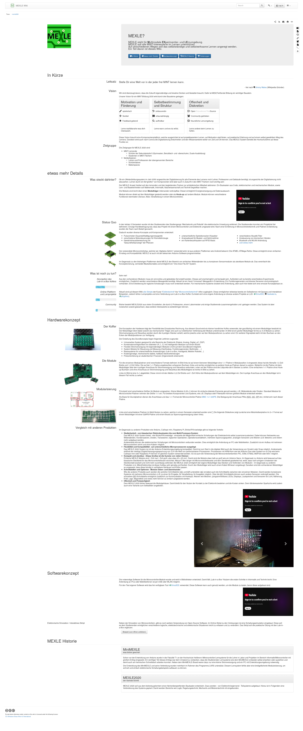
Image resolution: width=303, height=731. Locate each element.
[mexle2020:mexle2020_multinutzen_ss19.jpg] (98, 416)
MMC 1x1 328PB (209, 396)
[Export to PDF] (297, 44)
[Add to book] (297, 41)
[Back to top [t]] (297, 51)
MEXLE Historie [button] (188, 56)
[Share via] (275, 21)
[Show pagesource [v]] (297, 31)
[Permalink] (292, 21)
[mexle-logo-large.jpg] (59, 36)
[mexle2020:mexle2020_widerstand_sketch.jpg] (112, 263)
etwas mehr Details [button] (151, 56)
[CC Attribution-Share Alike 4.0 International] (10, 662)
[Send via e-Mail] (283, 21)
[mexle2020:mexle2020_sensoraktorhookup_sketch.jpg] (110, 235)
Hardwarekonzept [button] (170, 56)
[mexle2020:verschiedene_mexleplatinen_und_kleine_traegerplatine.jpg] (81, 373)
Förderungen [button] (204, 56)
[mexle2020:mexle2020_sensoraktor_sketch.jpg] (110, 243)
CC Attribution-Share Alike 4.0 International (18, 668)
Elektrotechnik (168, 291)
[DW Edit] (297, 28)
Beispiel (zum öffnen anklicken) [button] (134, 583)
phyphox (125, 296)
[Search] (262, 5)
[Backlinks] (297, 37)
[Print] (288, 21)
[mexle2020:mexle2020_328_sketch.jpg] (110, 254)
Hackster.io (271, 294)
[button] (270, 5)
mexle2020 (15, 14)
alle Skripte (148, 291)
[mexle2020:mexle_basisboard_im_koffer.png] (83, 339)
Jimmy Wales (261, 87)
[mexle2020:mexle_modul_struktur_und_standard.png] (82, 399)
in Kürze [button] (135, 56)
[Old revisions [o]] (297, 34)
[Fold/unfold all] (297, 48)
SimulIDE (260, 294)
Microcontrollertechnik (188, 291)
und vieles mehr (246, 242)
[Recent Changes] (279, 21)
